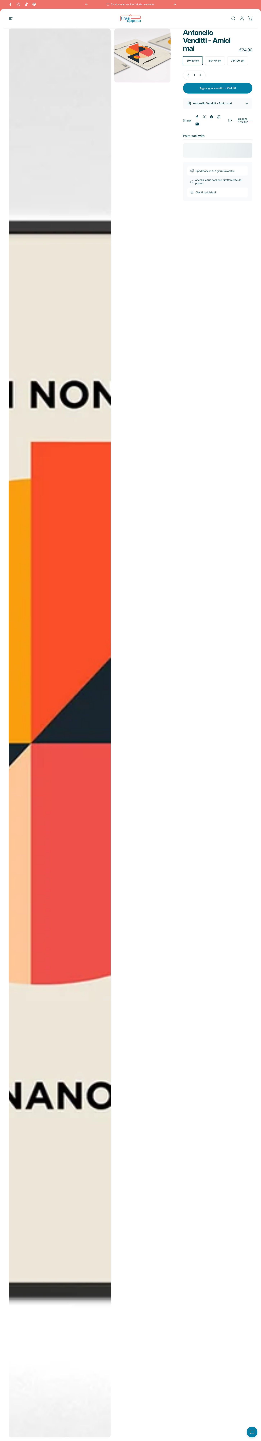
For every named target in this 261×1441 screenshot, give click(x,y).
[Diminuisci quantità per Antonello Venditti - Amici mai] (187, 75)
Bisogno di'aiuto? (243, 120)
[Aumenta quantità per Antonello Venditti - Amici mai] (201, 75)
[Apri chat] (252, 1432)
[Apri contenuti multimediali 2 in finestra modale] (142, 56)
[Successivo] (175, 4)
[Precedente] (86, 4)
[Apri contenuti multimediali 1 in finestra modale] (60, 733)
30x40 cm (193, 60)
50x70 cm (215, 60)
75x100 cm (237, 60)
